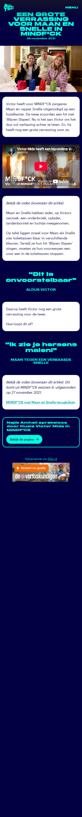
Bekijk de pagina (22, 439)
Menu (71, 7)
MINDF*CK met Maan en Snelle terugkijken (40, 402)
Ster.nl (52, 459)
